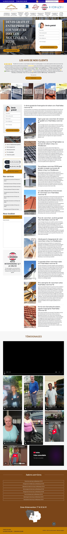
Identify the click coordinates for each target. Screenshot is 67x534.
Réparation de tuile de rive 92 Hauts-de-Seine (48, 14)
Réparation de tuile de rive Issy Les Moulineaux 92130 (33, 486)
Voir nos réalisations (11, 50)
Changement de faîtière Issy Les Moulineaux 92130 (33, 483)
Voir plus (33, 78)
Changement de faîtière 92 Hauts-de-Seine (55, 14)
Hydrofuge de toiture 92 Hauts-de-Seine (20, 14)
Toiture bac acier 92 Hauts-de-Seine (61, 14)
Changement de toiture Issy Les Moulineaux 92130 (33, 491)
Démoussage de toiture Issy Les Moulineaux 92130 (33, 489)
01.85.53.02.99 (9, 1)
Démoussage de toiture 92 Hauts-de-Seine (40, 14)
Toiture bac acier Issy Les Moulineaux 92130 (33, 481)
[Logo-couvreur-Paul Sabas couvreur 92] (11, 7)
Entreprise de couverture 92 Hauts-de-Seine (7, 14)
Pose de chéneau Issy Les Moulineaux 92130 (33, 494)
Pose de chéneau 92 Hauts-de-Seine (26, 14)
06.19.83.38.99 (22, 1)
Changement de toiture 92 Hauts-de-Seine (33, 14)
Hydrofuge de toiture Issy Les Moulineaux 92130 (33, 496)
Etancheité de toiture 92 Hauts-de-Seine (14, 14)
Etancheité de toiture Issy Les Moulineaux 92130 (33, 499)
